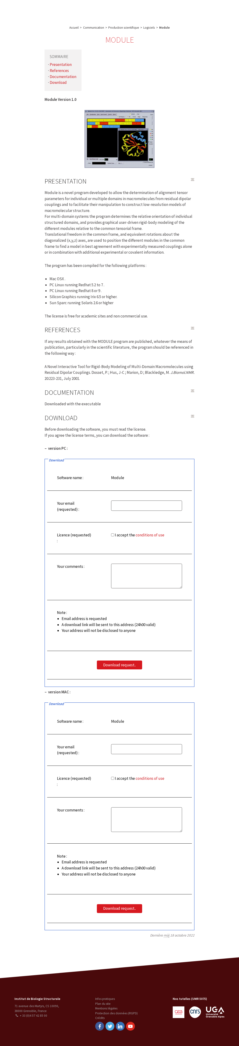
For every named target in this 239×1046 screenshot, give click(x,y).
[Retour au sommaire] (192, 179)
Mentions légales (106, 1008)
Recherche (59, 10)
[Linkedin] (120, 1026)
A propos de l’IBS (34, 10)
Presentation (61, 64)
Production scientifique (123, 28)
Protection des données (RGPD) (116, 1013)
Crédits (100, 1018)
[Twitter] (109, 1026)
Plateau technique (86, 10)
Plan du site (103, 1004)
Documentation (63, 76)
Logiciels (149, 28)
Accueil (74, 28)
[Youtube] (130, 1026)
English (213, 10)
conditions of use (150, 535)
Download (58, 82)
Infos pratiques (105, 999)
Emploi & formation (150, 10)
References (59, 70)
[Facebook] (99, 1026)
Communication (117, 10)
